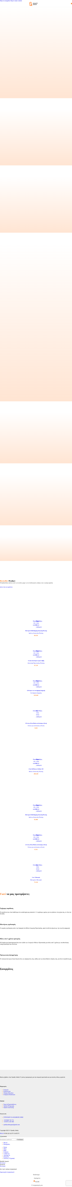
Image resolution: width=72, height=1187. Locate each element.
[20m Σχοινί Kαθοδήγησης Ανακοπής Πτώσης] (36, 794)
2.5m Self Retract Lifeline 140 (36, 769)
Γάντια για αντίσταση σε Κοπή (36, 725)
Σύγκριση (6, 1156)
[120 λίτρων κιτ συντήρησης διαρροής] (36, 677)
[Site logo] (36, 7)
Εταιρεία (6, 1090)
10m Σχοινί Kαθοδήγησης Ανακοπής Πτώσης (36, 630)
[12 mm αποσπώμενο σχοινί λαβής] (36, 647)
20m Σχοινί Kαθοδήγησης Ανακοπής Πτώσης (36, 814)
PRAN (2, 1133)
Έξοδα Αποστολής (9, 1107)
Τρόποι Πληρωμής (9, 1106)
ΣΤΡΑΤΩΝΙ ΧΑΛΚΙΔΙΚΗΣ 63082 (13, 1117)
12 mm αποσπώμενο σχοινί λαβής (36, 660)
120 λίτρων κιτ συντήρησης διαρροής (36, 690)
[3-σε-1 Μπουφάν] (36, 861)
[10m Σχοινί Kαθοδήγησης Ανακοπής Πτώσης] (36, 610)
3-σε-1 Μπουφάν (36, 877)
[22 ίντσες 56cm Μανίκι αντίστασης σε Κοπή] (36, 831)
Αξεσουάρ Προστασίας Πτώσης (36, 663)
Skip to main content (16, 0)
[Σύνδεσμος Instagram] (4, 1081)
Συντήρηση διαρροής (36, 693)
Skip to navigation (5, 0)
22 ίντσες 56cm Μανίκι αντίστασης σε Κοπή (36, 844)
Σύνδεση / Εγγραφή (9, 1158)
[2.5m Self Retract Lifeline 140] (36, 748)
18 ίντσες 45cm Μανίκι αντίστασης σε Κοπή (36, 723)
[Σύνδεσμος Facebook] (1, 1081)
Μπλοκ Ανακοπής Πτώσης (36, 771)
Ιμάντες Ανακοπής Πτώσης (36, 633)
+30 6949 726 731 (9, 1120)
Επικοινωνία (7, 1091)
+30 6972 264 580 (9, 1121)
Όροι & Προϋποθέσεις (10, 1104)
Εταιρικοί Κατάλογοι (9, 1094)
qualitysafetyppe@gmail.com (12, 1124)
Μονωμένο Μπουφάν (36, 880)
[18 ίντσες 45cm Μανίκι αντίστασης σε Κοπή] (36, 707)
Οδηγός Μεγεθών (9, 1093)
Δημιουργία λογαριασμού (7, 1172)
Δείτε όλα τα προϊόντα (6, 587)
